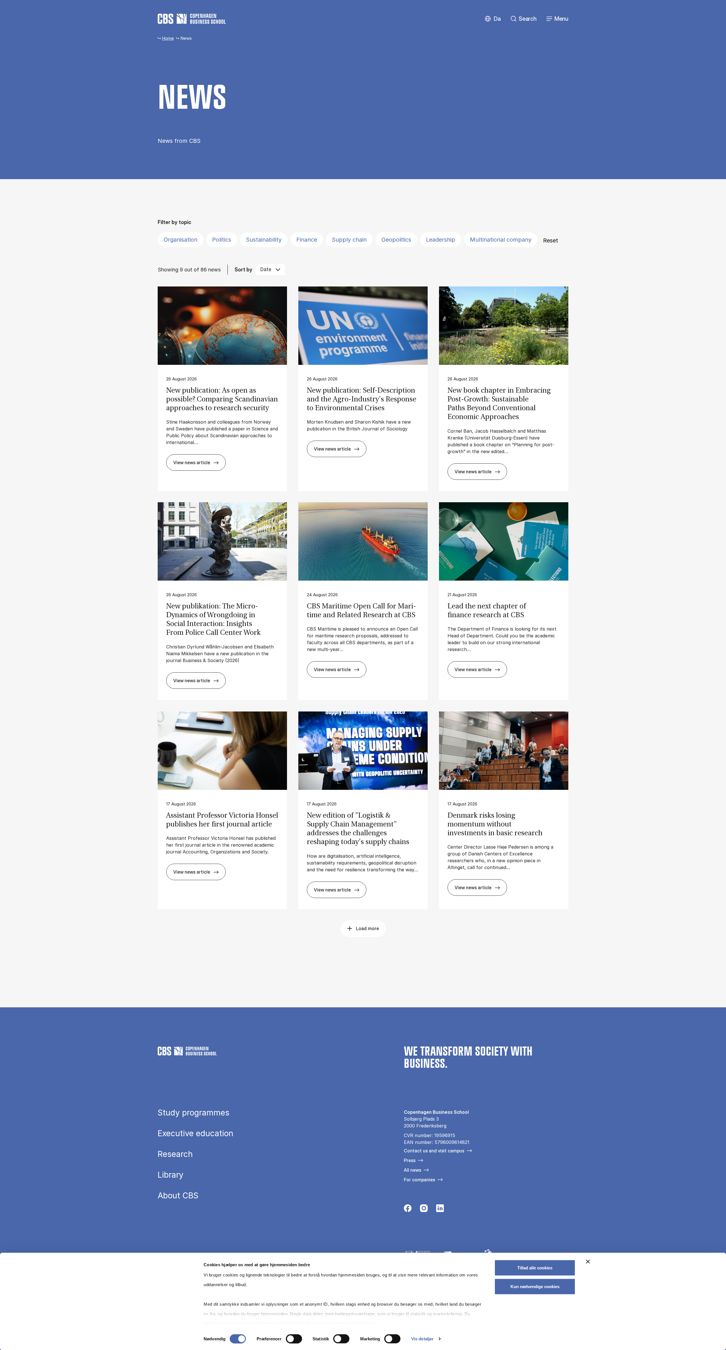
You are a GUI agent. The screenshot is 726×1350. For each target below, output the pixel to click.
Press (409, 1160)
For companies (419, 1179)
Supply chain (349, 239)
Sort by (243, 270)
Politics (221, 239)
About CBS (178, 1196)
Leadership (440, 239)
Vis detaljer (422, 1338)
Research (175, 1154)
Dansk (492, 19)
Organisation (180, 239)
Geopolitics (396, 239)
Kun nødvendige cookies (535, 1286)
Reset (550, 240)
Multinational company (500, 239)
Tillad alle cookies (534, 1267)
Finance (306, 239)
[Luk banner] (588, 1262)
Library (170, 1175)
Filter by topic (174, 222)
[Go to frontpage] (192, 19)
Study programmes (193, 1113)
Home (168, 38)
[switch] (294, 1338)
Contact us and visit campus (434, 1151)
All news (412, 1170)
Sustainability (264, 239)
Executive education (195, 1133)
